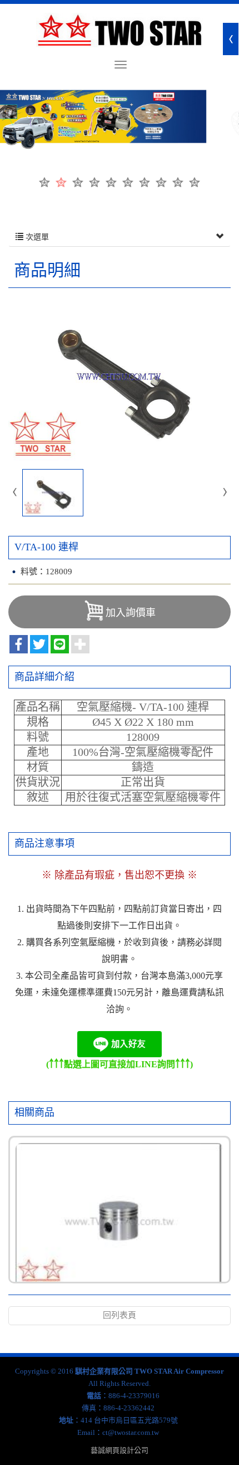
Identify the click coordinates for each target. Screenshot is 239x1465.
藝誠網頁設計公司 (119, 1450)
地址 (66, 1420)
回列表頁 (119, 1315)
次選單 (36, 237)
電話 (94, 1395)
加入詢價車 (131, 612)
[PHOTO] (119, 377)
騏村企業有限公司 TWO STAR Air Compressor (119, 30)
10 (194, 182)
